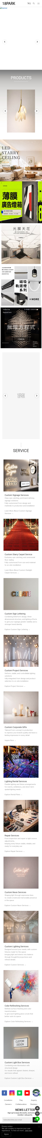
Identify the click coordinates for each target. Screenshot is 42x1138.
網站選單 (38, 3)
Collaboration (21, 1104)
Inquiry (34, 1100)
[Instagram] (12, 1093)
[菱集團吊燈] (21, 395)
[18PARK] (9, 3)
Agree (6, 1134)
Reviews (33, 1104)
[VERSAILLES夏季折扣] (21, 38)
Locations (8, 1100)
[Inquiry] (37, 1113)
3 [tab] (22, 64)
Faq (21, 1100)
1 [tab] (17, 64)
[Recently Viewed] (37, 1108)
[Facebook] (4, 1093)
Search (33, 3)
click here (28, 1131)
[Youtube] (27, 1093)
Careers (8, 1104)
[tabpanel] (21, 38)
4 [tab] (24, 64)
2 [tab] (20, 64)
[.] (21, 160)
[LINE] (19, 1093)
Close (39, 1126)
